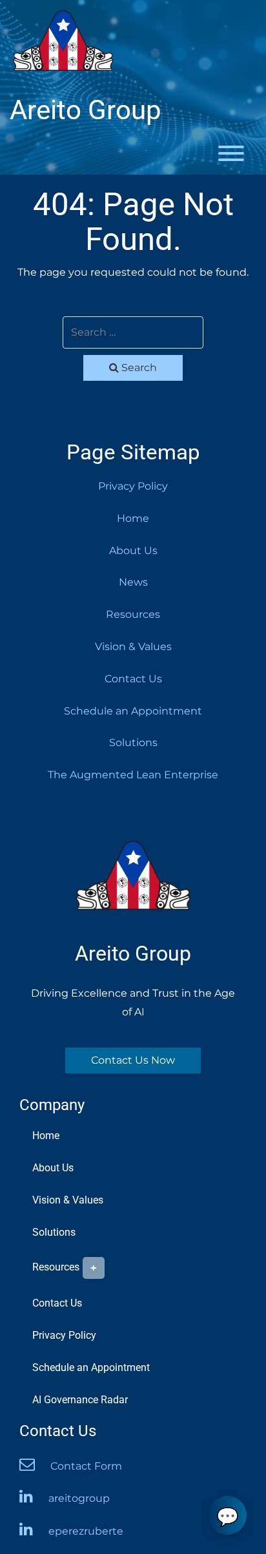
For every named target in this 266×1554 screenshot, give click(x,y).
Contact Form (86, 1466)
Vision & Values (133, 646)
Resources (133, 614)
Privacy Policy (133, 486)
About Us (133, 550)
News (133, 582)
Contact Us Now (133, 1060)
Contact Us (133, 679)
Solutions (133, 742)
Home (133, 518)
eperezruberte (85, 1531)
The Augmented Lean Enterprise (133, 775)
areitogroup (79, 1498)
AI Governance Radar (80, 1400)
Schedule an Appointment (133, 711)
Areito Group (85, 110)
